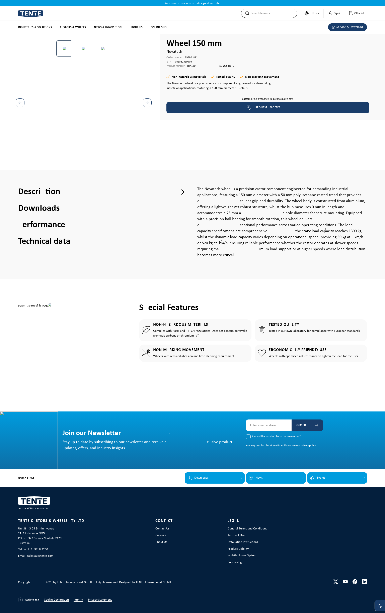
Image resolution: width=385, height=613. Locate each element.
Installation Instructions (243, 542)
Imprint (78, 599)
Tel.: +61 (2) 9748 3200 (33, 549)
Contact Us (162, 528)
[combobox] (274, 13)
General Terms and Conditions (247, 528)
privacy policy (308, 445)
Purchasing (235, 562)
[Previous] (20, 102)
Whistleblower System (242, 555)
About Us (161, 542)
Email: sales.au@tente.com (36, 556)
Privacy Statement (100, 599)
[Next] (147, 102)
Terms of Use (236, 535)
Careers (160, 535)
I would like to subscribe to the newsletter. (276, 436)
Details (242, 88)
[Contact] (380, 605)
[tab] (101, 192)
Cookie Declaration (56, 599)
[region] (83, 93)
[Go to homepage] (30, 13)
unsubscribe (262, 445)
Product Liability (238, 548)
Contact (164, 521)
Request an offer (268, 107)
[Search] (246, 13)
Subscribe (303, 425)
